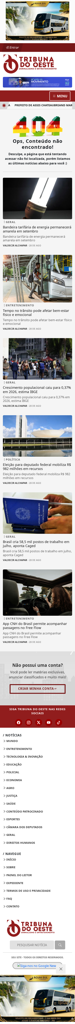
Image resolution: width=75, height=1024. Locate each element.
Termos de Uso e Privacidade (28, 891)
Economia (14, 780)
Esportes (13, 819)
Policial (12, 772)
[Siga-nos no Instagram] (28, 722)
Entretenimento (19, 749)
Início (11, 859)
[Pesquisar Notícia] (60, 945)
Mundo (12, 741)
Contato (12, 906)
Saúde (11, 803)
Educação (14, 764)
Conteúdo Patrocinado (24, 811)
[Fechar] (61, 969)
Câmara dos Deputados (24, 827)
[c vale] (37, 82)
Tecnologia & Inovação (24, 756)
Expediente (14, 883)
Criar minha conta (36, 688)
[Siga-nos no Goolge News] (37, 965)
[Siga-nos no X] (38, 722)
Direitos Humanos (20, 843)
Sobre (10, 867)
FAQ (9, 898)
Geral (10, 835)
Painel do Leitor (19, 875)
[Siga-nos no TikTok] (58, 722)
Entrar (13, 47)
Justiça (11, 795)
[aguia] (37, 20)
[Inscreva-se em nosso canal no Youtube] (48, 722)
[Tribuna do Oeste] (37, 63)
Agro (10, 788)
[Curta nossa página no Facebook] (18, 722)
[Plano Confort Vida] (37, 998)
